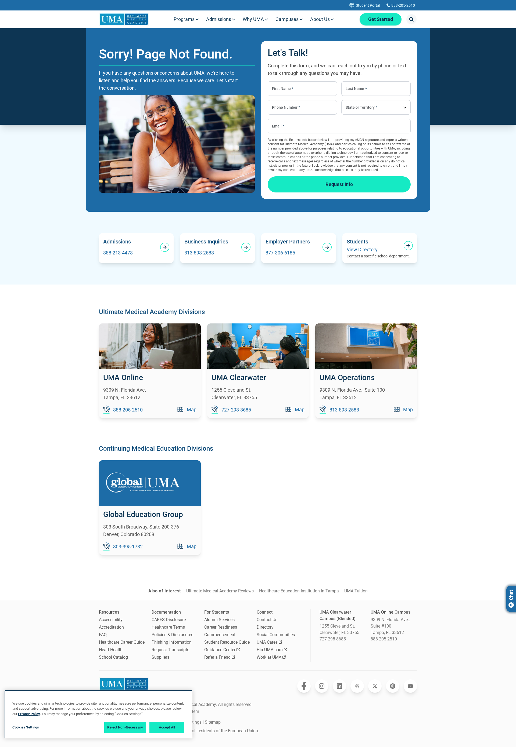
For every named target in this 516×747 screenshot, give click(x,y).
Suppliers (160, 657)
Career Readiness (220, 627)
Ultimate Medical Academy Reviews (220, 590)
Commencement (219, 634)
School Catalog (113, 657)
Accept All (167, 727)
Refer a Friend (217, 657)
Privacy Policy (29, 714)
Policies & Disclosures (172, 634)
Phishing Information (172, 642)
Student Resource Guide (227, 642)
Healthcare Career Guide (122, 642)
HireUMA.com (270, 649)
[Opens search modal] (411, 19)
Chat (511, 595)
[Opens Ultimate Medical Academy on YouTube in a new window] (410, 686)
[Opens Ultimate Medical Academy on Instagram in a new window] (321, 686)
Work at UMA (269, 657)
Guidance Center (219, 649)
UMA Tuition (356, 590)
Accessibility (111, 619)
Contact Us (267, 619)
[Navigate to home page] (124, 19)
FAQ (103, 634)
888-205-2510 (384, 639)
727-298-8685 (333, 639)
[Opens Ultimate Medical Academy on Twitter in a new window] (375, 686)
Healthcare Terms (168, 627)
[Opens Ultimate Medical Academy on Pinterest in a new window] (392, 686)
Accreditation (111, 627)
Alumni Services (219, 619)
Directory (265, 627)
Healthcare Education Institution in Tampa (299, 590)
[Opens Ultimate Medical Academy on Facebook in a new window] (304, 686)
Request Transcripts (170, 649)
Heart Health (111, 649)
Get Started (380, 19)
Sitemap (213, 722)
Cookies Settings (25, 727)
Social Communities (276, 634)
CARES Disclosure (169, 619)
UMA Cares (267, 642)
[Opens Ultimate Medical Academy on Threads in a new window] (357, 686)
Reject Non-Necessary (125, 727)
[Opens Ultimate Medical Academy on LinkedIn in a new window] (339, 686)
